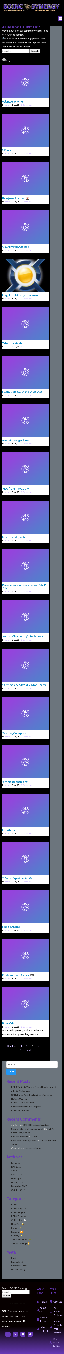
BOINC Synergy (18, 1216)
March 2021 (16, 1174)
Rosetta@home (33, 1148)
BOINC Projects (18, 1212)
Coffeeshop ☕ (18, 1220)
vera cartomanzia (19, 1136)
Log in (14, 1258)
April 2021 (15, 1170)
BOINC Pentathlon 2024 (22, 1102)
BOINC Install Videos (21, 1110)
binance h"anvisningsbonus (24, 1140)
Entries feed (17, 1261)
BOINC (14, 1204)
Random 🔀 (17, 1231)
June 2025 (16, 1166)
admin (7, 105)
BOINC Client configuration (36, 1125)
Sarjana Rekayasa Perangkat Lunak (27, 1128)
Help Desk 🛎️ (17, 1224)
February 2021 (17, 1178)
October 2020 (18, 1190)
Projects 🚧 (16, 1228)
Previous (11, 1046)
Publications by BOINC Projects (26, 1106)
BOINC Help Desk (19, 1208)
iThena (35, 1136)
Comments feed (19, 1265)
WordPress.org (18, 1269)
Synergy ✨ (16, 1235)
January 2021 (17, 1182)
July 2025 (15, 1162)
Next (28, 1050)
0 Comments (26, 105)
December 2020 (19, 1186)
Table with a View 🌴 (21, 1239)
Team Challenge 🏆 (20, 1243)
